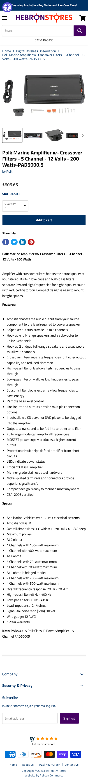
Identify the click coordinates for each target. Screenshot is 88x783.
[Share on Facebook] (5, 242)
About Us (28, 764)
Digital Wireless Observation (36, 51)
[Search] (80, 30)
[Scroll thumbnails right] (81, 135)
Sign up (69, 718)
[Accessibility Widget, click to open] (7, 7)
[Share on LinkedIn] (22, 242)
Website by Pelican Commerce (44, 775)
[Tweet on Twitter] (14, 242)
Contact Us (72, 764)
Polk (9, 171)
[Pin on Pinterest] (31, 242)
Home (6, 51)
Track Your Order (49, 764)
